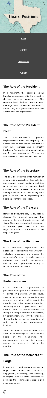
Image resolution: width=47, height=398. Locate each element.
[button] (3, 3)
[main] (23, 16)
